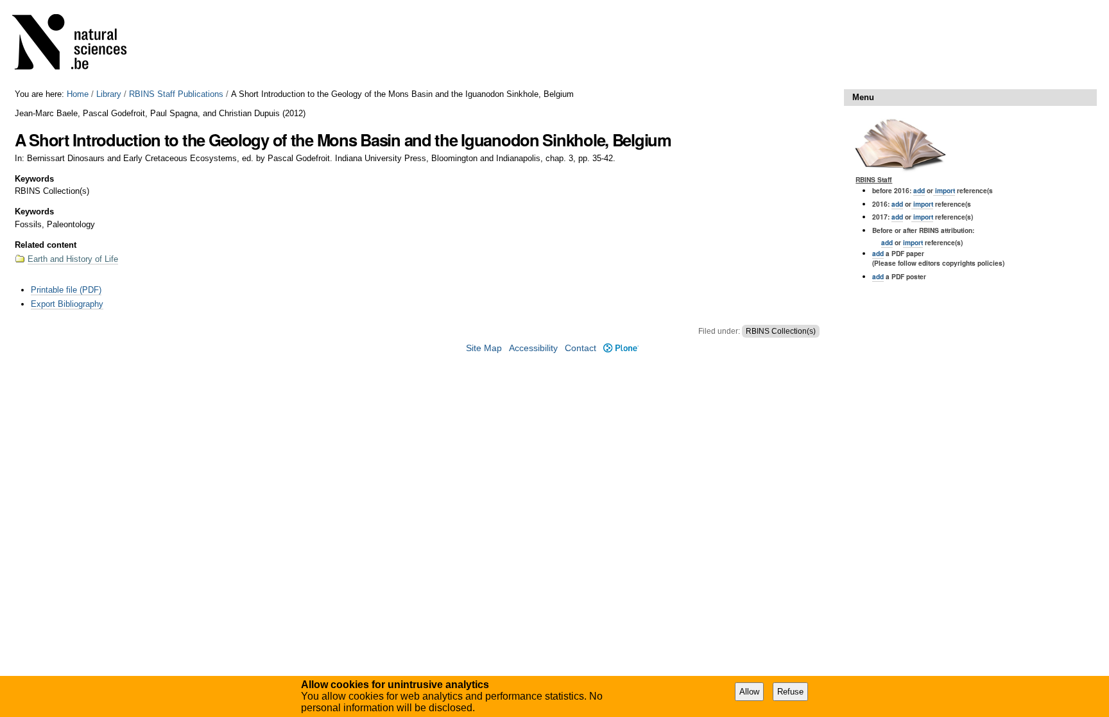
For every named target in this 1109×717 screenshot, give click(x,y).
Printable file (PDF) (66, 290)
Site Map (484, 348)
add (919, 190)
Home (78, 94)
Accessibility (533, 348)
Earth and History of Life (73, 259)
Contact (580, 348)
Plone (620, 348)
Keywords (34, 179)
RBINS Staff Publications (176, 94)
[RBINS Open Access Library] (77, 44)
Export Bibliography (67, 304)
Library (108, 94)
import (944, 190)
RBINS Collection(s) (781, 331)
